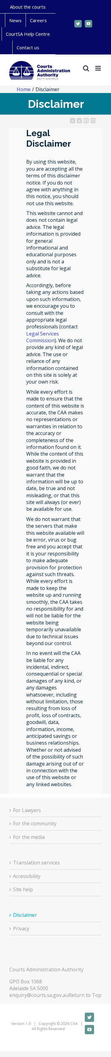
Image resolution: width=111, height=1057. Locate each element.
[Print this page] (86, 120)
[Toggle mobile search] (86, 68)
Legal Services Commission (42, 337)
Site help (23, 889)
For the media (29, 837)
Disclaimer (25, 915)
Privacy (21, 928)
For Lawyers (27, 810)
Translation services (36, 862)
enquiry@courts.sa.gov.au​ (38, 995)
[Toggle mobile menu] (98, 68)
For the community (34, 823)
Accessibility (26, 876)
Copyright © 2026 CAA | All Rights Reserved (56, 1026)
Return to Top (84, 995)
